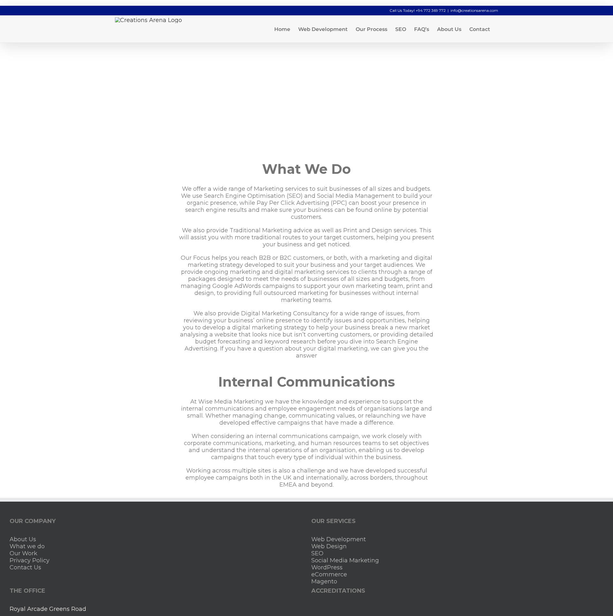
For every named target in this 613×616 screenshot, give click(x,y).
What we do (27, 546)
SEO (317, 553)
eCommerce (329, 574)
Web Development (338, 539)
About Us (23, 539)
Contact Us (25, 567)
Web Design (329, 546)
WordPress (327, 567)
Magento (324, 581)
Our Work (23, 553)
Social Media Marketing (345, 560)
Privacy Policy (29, 560)
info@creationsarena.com (474, 10)
